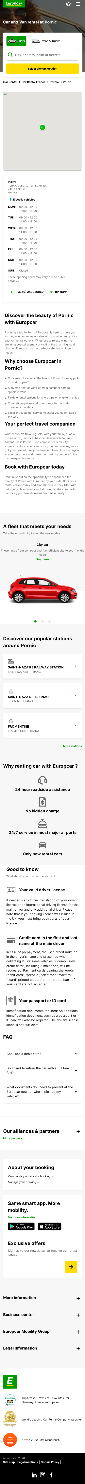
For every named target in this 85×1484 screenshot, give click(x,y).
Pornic (54, 82)
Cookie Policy (50, 1462)
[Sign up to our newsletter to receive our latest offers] (71, 1267)
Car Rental (10, 82)
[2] (42, 621)
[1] (35, 621)
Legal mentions (27, 1462)
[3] (49, 621)
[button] (42, 128)
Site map (9, 1462)
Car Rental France (33, 82)
